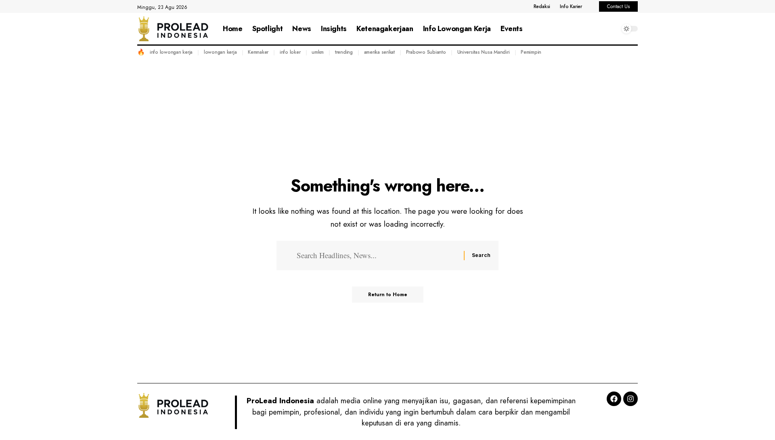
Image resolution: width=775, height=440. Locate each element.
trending (344, 52)
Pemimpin (531, 52)
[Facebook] (614, 399)
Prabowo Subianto (426, 52)
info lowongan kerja (171, 52)
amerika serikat (379, 52)
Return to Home (387, 294)
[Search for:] (377, 255)
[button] (611, 28)
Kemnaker (258, 52)
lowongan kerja (220, 52)
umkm (318, 52)
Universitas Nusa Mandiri (483, 52)
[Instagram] (630, 399)
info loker (290, 52)
